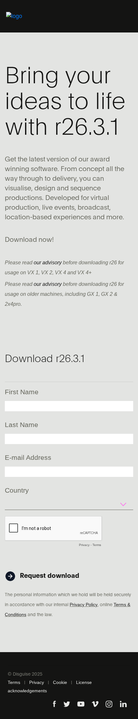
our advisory (48, 262)
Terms (96, 545)
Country (17, 490)
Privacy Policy (84, 604)
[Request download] (43, 564)
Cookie (60, 682)
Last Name (21, 424)
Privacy (84, 545)
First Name (22, 392)
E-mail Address (28, 457)
